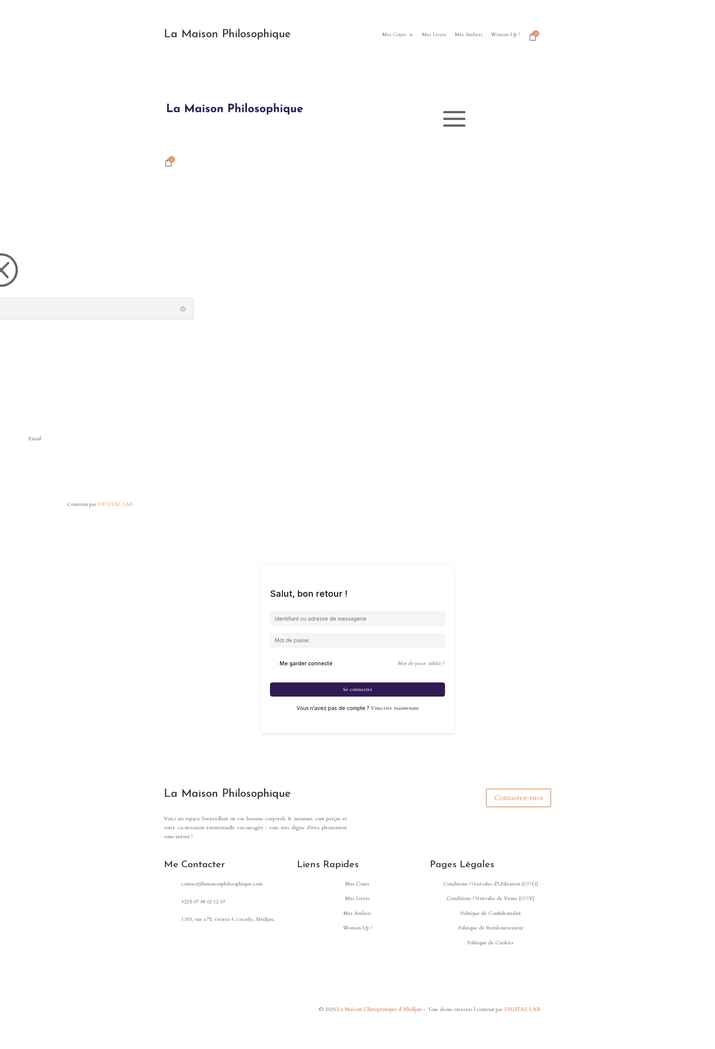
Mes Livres (434, 35)
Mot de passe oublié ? (421, 663)
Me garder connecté (306, 663)
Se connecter (357, 689)
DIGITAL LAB (115, 504)
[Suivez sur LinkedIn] (7, 472)
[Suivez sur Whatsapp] (256, 1011)
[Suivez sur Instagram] (226, 1011)
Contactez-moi (518, 798)
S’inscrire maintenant (395, 708)
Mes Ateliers (469, 35)
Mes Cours (394, 35)
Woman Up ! (505, 35)
